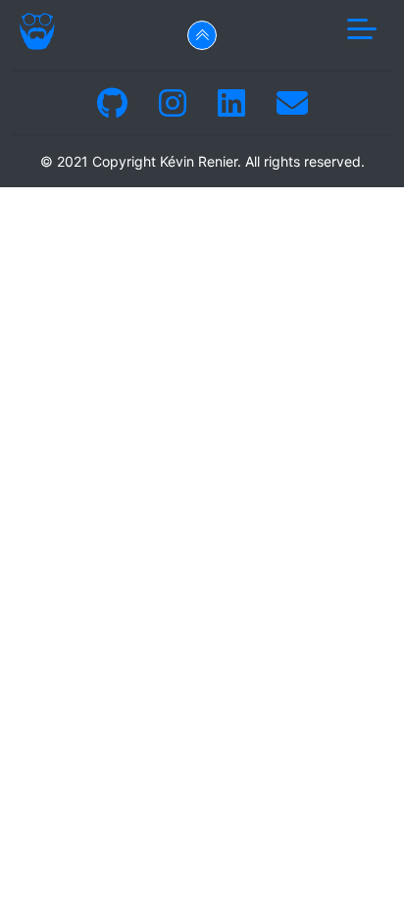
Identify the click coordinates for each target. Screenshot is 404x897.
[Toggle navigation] (361, 31)
